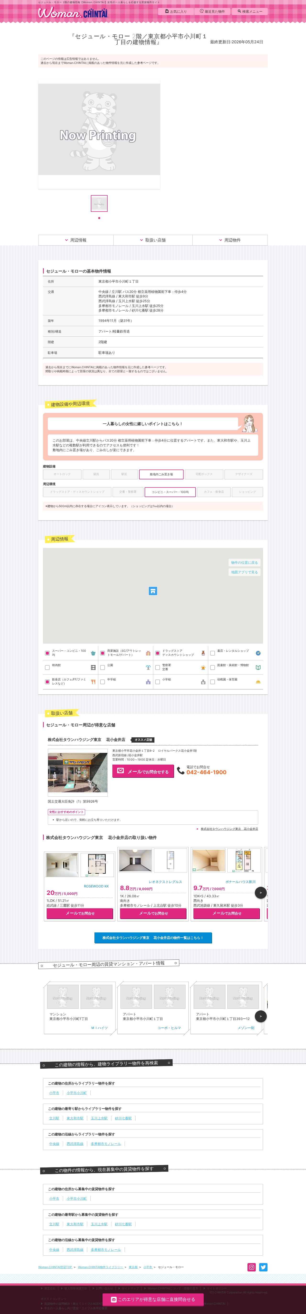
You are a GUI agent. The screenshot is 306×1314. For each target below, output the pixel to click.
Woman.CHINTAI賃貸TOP (55, 1267)
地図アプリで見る (244, 572)
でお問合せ (80, 913)
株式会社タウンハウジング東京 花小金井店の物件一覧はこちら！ (153, 938)
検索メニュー (252, 11)
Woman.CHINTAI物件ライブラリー (101, 1267)
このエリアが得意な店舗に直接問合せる (156, 1299)
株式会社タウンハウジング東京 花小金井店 (229, 829)
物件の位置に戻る (244, 562)
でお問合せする (148, 771)
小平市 (148, 1267)
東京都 (133, 1267)
